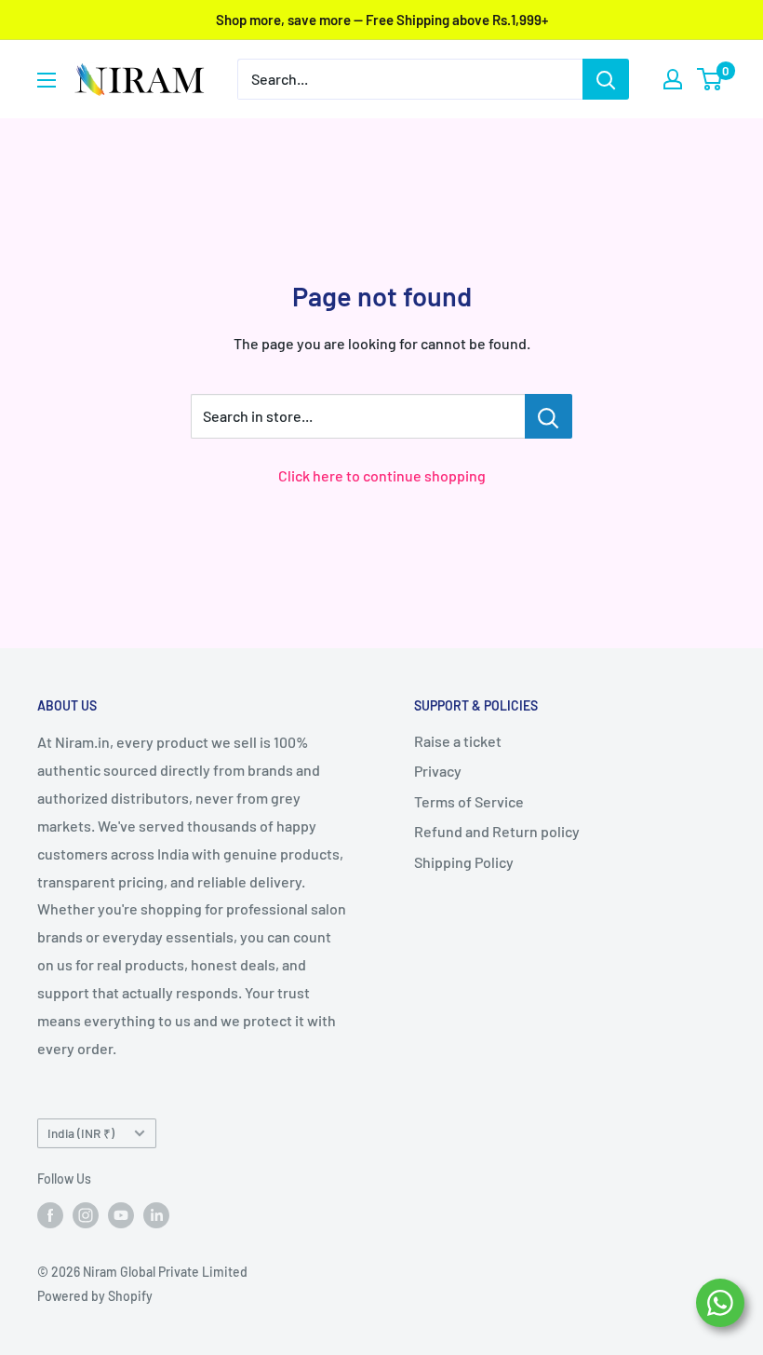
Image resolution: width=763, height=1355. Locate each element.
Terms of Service (469, 801)
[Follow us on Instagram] (86, 1214)
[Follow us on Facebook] (50, 1214)
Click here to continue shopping (382, 475)
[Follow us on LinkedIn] (156, 1214)
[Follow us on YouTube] (121, 1214)
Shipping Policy (464, 862)
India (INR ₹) (80, 1133)
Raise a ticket (458, 741)
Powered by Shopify (95, 1296)
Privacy (438, 770)
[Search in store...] (548, 416)
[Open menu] (46, 80)
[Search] (605, 79)
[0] (710, 79)
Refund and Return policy (497, 831)
